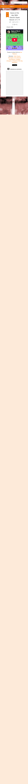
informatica (11, 57)
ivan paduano (17, 57)
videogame (14, 62)
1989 (15, 56)
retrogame (9, 61)
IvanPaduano (12, 59)
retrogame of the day (17, 61)
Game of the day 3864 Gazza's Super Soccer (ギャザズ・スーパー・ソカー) (14, 18)
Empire (18, 56)
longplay (18, 59)
